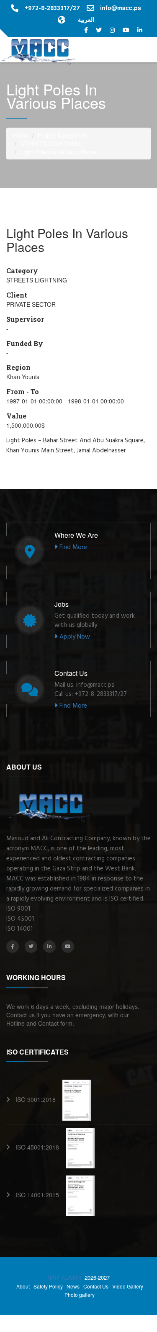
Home (20, 135)
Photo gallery (79, 1294)
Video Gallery (127, 1286)
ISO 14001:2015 (40, 1195)
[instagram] (113, 30)
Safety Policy (48, 1286)
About (23, 1286)
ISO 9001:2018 (38, 1099)
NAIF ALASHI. (66, 1277)
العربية (86, 19)
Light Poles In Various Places (58, 152)
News (73, 1286)
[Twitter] (99, 30)
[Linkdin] (139, 30)
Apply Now (74, 637)
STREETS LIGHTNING (50, 143)
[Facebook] (87, 30)
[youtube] (127, 30)
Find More (72, 547)
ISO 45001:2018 (40, 1147)
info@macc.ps (120, 7)
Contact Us (95, 1286)
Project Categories (62, 135)
